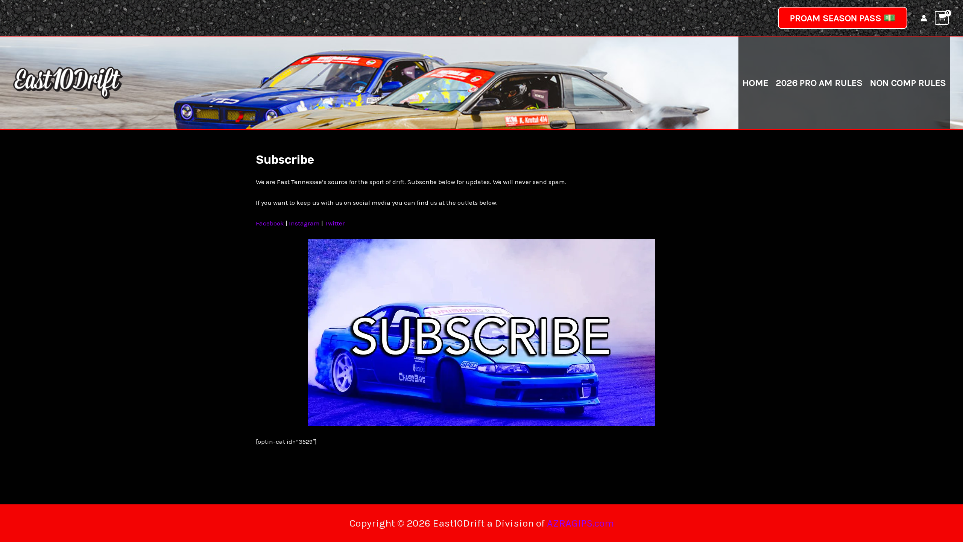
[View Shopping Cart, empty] (942, 18)
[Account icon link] (923, 18)
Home (755, 82)
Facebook (270, 223)
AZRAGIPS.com (580, 523)
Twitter (335, 223)
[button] (842, 18)
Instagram (304, 223)
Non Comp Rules (908, 82)
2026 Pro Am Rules (819, 82)
